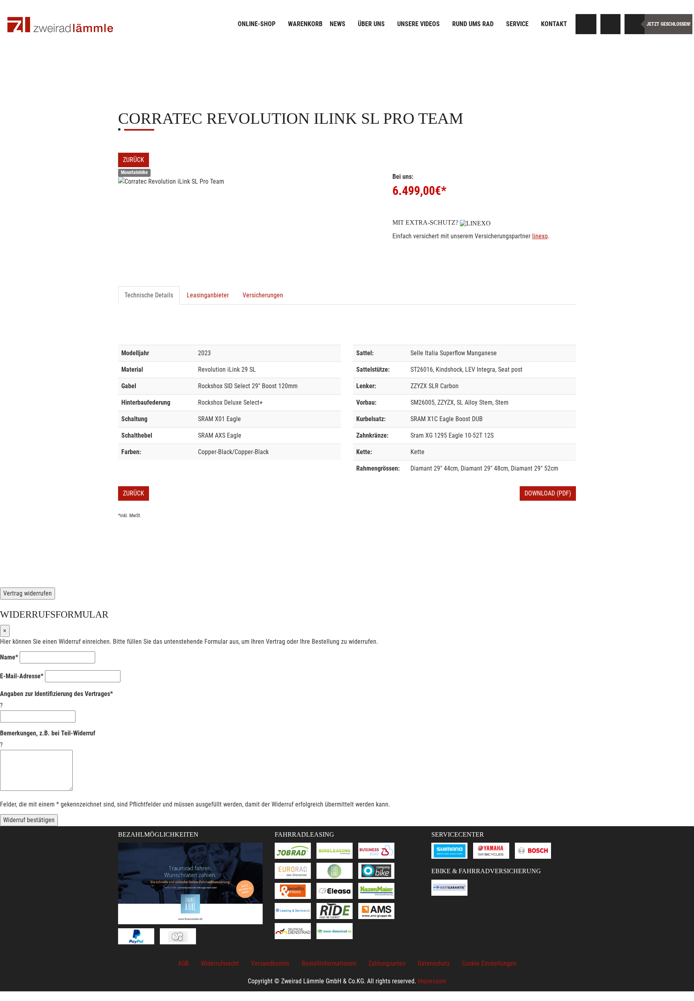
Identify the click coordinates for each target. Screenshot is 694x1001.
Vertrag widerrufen (27, 593)
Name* (9, 657)
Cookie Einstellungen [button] (489, 963)
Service (517, 24)
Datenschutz (434, 963)
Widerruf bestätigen (29, 820)
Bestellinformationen (329, 963)
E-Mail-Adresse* (21, 676)
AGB (183, 963)
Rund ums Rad (473, 24)
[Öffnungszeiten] (635, 24)
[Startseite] (60, 25)
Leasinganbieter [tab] (208, 295)
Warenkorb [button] (305, 24)
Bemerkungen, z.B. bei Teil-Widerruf (47, 733)
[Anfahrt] (610, 24)
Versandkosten (270, 963)
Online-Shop (257, 24)
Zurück (133, 160)
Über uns (371, 24)
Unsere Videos (418, 24)
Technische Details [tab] (149, 295)
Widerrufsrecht (220, 963)
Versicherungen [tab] (263, 295)
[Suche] (586, 24)
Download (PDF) (548, 493)
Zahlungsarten (387, 963)
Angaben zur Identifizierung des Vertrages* (56, 694)
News (337, 24)
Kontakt (554, 24)
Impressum (432, 981)
